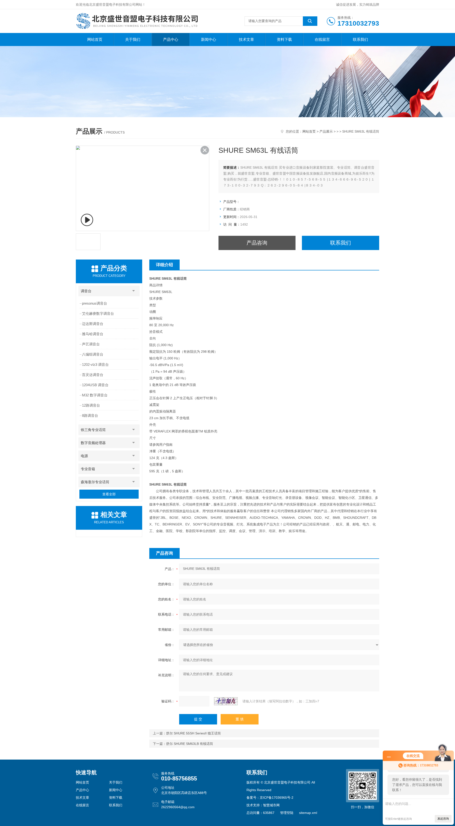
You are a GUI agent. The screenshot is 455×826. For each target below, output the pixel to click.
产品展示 (326, 131)
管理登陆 (286, 813)
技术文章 (246, 39)
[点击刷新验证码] (226, 701)
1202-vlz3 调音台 (95, 364)
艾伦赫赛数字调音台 (98, 313)
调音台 (86, 291)
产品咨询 (256, 243)
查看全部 (109, 494)
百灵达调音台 (92, 375)
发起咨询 (443, 818)
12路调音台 (91, 405)
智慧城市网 (271, 805)
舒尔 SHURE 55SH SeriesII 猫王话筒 (193, 733)
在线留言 (322, 39)
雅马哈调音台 (92, 334)
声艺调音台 (91, 344)
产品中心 (170, 39)
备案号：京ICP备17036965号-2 (269, 797)
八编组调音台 (92, 354)
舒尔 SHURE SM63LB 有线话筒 (189, 744)
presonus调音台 (94, 303)
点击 (133, 291)
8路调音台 (90, 415)
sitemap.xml (308, 813)
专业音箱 (88, 469)
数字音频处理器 (93, 443)
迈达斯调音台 (92, 324)
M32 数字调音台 (95, 395)
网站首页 (94, 39)
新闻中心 (208, 39)
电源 (84, 456)
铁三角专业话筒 (93, 430)
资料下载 (284, 39)
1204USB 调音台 (95, 385)
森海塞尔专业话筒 (95, 482)
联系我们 (360, 39)
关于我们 (132, 39)
